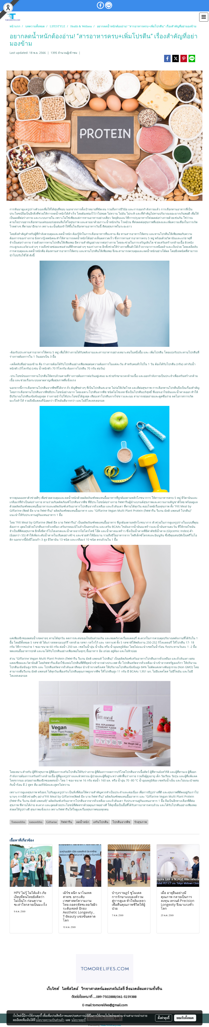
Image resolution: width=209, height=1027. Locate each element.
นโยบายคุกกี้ (78, 1020)
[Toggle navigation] (203, 17)
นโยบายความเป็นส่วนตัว (50, 1020)
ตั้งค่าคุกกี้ (163, 1018)
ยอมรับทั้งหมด (185, 1018)
